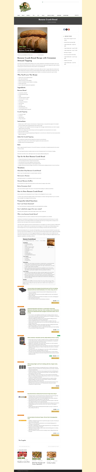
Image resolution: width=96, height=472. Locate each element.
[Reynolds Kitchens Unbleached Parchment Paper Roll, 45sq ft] (23, 397)
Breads (21, 46)
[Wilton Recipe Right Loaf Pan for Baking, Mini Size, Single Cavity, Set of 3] (23, 367)
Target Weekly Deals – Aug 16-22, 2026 (70, 45)
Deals (43, 15)
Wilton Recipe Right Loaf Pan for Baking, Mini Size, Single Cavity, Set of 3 (43, 364)
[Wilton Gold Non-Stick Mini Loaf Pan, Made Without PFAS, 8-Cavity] (23, 341)
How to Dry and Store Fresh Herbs (70, 54)
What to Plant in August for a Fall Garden (70, 39)
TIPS (33, 15)
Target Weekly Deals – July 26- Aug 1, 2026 (70, 57)
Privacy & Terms (50, 15)
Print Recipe (51, 247)
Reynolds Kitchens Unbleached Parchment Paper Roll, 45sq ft (42, 393)
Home (19, 15)
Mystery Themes (31, 470)
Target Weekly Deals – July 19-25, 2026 (70, 63)
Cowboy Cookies (51, 463)
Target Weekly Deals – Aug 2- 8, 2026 (70, 50)
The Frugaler (28, 48)
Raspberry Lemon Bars (24, 462)
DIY (38, 15)
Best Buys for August (67, 52)
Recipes (28, 15)
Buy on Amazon (55, 302)
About (23, 15)
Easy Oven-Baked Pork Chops (53, 446)
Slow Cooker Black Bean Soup (24, 446)
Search (76, 15)
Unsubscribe (65, 15)
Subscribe (59, 15)
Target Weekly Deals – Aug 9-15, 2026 (70, 48)
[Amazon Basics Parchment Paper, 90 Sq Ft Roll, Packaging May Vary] (23, 421)
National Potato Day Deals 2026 (69, 42)
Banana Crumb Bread (26, 50)
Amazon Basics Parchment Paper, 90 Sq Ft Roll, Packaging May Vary (42, 418)
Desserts (19, 458)
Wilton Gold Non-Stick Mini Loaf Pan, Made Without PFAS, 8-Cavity (43, 337)
